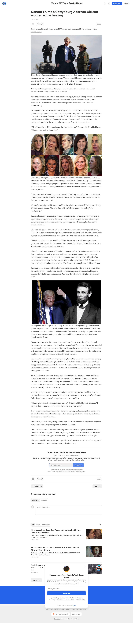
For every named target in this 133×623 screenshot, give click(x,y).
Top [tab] (33, 524)
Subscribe (117, 3)
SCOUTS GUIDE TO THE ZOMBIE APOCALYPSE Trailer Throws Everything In (55, 549)
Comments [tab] (35, 500)
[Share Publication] (109, 3)
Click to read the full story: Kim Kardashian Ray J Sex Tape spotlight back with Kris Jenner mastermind (56, 536)
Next (96, 486)
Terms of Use (76, 598)
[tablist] (39, 500)
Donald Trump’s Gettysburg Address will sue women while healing (66, 440)
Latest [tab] (38, 524)
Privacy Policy (81, 600)
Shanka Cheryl (70, 443)
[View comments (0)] (38, 24)
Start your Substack (61, 614)
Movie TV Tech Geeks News (49, 443)
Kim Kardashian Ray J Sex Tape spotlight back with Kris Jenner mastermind (56, 531)
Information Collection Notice (65, 600)
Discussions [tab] (46, 524)
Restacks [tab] (44, 500)
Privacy (68, 609)
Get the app (76, 614)
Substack (57, 619)
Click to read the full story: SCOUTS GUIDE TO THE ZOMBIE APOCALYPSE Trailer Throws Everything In (55, 554)
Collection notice (81, 609)
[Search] (105, 3)
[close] (85, 566)
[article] (66, 536)
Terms (73, 609)
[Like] (33, 24)
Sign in (126, 3)
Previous (38, 486)
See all (35, 580)
